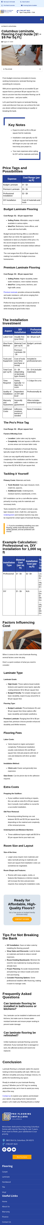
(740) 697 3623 (25, 10)
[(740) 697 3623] (17, 9)
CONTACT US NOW (22, 919)
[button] (41, 19)
